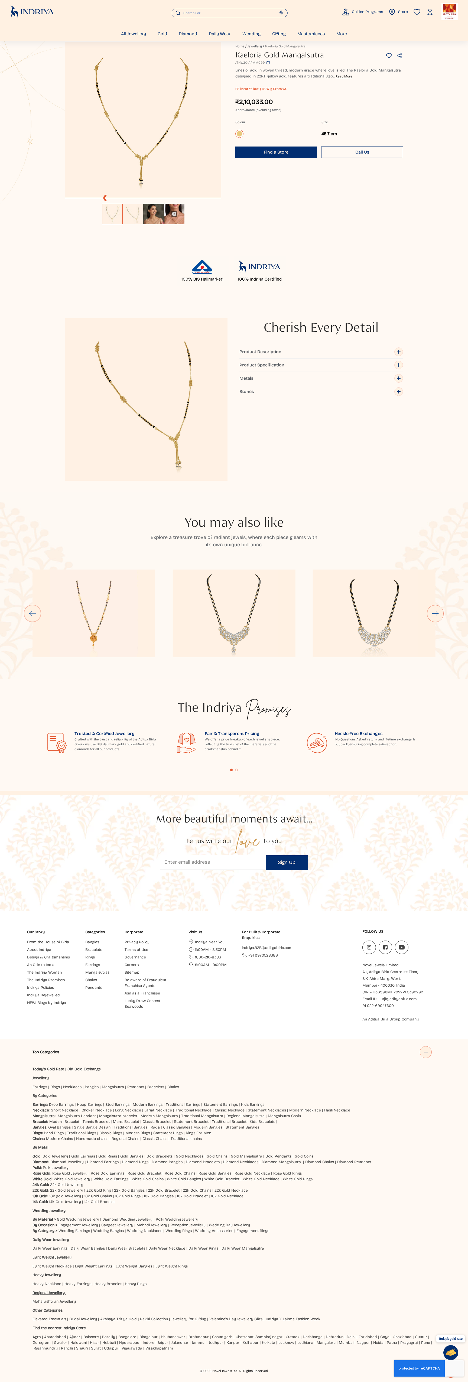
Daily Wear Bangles (88, 1248)
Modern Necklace (305, 1110)
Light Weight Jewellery (52, 1257)
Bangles (92, 1087)
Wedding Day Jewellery (229, 1225)
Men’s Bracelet (126, 1121)
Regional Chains (125, 1138)
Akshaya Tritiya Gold (118, 1319)
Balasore (91, 1337)
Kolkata (268, 1342)
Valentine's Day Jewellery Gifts (235, 1319)
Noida (378, 1342)
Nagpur (363, 1342)
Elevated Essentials (49, 1319)
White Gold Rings (298, 1179)
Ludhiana (305, 1342)
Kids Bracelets (262, 1121)
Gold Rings (107, 1156)
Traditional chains (186, 1138)
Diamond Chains (319, 1162)
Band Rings (54, 1133)
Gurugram (41, 1342)
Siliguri (82, 1348)
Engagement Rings (252, 1230)
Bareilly (108, 1337)
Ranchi (67, 1348)
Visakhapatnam (160, 1348)
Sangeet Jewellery (117, 1225)
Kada (155, 1127)
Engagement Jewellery (78, 1225)
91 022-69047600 (378, 1005)
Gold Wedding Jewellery (78, 1219)
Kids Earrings (252, 1104)
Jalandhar (179, 1342)
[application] (143, 120)
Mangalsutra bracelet (118, 1116)
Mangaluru (326, 1342)
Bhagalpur (148, 1337)
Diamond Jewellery (67, 1162)
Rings (55, 1087)
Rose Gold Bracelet (144, 1173)
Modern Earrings (147, 1104)
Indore (148, 1342)
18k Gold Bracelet (192, 1196)
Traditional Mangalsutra (202, 1116)
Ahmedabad (55, 1337)
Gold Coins (304, 1156)
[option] (112, 214)
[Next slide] (435, 613)
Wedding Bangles (108, 1230)
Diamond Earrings (103, 1162)
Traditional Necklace (193, 1110)
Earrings (39, 1087)
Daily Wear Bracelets (126, 1248)
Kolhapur (251, 1342)
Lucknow (286, 1342)
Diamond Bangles (167, 1162)
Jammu (198, 1342)
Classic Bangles (176, 1127)
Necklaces (72, 1087)
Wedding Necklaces (144, 1230)
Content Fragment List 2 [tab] (236, 770)
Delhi (351, 1337)
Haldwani (78, 1342)
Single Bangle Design (92, 1127)
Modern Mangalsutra (159, 1116)
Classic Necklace (230, 1110)
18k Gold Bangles (159, 1196)
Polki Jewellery (56, 1167)
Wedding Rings (178, 1230)
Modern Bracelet (64, 1121)
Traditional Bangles (130, 1127)
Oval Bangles (59, 1127)
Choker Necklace (97, 1110)
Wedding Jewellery (49, 1210)
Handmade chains (92, 1138)
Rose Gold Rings (287, 1173)
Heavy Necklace (46, 1284)
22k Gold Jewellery (66, 1190)
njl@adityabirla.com (399, 999)
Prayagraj (409, 1342)
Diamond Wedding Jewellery (127, 1219)
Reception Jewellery (188, 1225)
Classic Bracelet (156, 1121)
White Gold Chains (148, 1179)
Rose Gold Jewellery (69, 1173)
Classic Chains (154, 1138)
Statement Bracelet (191, 1121)
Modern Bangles (207, 1127)
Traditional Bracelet (229, 1121)
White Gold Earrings (110, 1179)
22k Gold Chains (197, 1190)
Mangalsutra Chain (284, 1116)
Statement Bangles (242, 1127)
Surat (96, 1348)
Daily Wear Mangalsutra (243, 1248)
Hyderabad (129, 1342)
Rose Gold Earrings (107, 1173)
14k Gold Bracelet (99, 1201)
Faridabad (368, 1337)
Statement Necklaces (267, 1110)
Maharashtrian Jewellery (54, 1301)
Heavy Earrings (77, 1284)
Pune (425, 1342)
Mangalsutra (113, 1087)
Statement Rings (168, 1133)
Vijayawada (132, 1348)
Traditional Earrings (183, 1104)
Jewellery (255, 46)
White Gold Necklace (261, 1179)
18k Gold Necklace (227, 1196)
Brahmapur (198, 1337)
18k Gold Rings (128, 1196)
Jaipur (163, 1342)
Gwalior (60, 1342)
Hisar (94, 1342)
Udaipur (111, 1348)
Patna (392, 1342)
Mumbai (346, 1342)
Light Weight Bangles (134, 1266)
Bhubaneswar (173, 1337)
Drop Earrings (61, 1104)
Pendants (135, 1087)
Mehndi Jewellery (151, 1225)
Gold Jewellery (55, 1156)
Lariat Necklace (158, 1110)
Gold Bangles (131, 1156)
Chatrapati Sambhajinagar (259, 1337)
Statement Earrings (220, 1104)
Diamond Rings (135, 1162)
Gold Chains (217, 1156)
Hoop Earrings (89, 1104)
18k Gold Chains (98, 1196)
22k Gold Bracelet (164, 1190)
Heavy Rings (136, 1284)
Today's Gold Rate (48, 1069)
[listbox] (143, 211)
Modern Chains (59, 1138)
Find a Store (276, 152)
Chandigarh (222, 1337)
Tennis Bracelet (96, 1121)
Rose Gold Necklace (252, 1173)
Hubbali (109, 1342)
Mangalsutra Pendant (77, 1116)
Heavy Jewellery (46, 1275)
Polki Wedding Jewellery (177, 1219)
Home (239, 46)
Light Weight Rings (171, 1266)
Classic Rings (110, 1133)
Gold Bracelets (160, 1156)
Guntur (421, 1337)
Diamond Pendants (354, 1162)
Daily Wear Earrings (49, 1248)
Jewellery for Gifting (188, 1319)
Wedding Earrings (74, 1230)
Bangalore (127, 1337)
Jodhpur (216, 1342)
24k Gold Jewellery (66, 1184)
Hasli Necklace (337, 1110)
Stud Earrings (117, 1104)
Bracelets (155, 1087)
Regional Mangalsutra (245, 1116)
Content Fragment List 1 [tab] (231, 770)
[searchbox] (229, 13)
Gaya (384, 1337)
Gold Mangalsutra (246, 1156)
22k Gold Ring (98, 1190)
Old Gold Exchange (84, 1069)
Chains (173, 1087)
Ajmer (74, 1337)
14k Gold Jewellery (65, 1201)
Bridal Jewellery (83, 1319)
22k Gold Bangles (129, 1190)
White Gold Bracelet (221, 1179)
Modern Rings (137, 1133)
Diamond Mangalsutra (281, 1162)
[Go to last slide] (32, 613)
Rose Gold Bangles (215, 1173)
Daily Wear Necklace (166, 1248)
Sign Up (286, 862)
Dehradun (334, 1337)
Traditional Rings (81, 1133)
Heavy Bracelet (108, 1284)
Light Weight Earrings (93, 1266)
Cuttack (293, 1337)
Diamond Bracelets (203, 1162)
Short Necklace (64, 1110)
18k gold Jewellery (65, 1196)
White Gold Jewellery (72, 1179)
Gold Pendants (278, 1156)
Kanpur (232, 1342)
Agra (36, 1337)
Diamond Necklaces (240, 1162)
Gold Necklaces (189, 1156)
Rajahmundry (46, 1348)
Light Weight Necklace (52, 1266)
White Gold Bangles (184, 1179)
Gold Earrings (83, 1156)
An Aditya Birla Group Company (390, 1019)
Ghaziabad (402, 1337)
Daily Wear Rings (203, 1248)
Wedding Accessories (214, 1230)
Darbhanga (313, 1337)
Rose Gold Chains (180, 1173)
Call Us (362, 152)
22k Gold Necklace (231, 1190)
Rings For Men (198, 1133)
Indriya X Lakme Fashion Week (293, 1319)
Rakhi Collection (154, 1319)
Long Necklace (128, 1110)
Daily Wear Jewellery (50, 1239)
